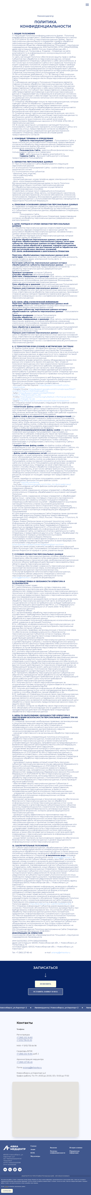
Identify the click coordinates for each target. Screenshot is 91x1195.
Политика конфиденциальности (57, 1152)
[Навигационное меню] (87, 5)
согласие (6, 1186)
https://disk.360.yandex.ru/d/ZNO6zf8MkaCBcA (50, 904)
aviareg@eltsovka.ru (21, 578)
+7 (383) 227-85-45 (24, 953)
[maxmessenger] (15, 1171)
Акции (33, 1149)
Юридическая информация (74, 1152)
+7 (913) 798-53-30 (24, 1040)
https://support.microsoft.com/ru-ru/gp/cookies (41, 386)
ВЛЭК (33, 1153)
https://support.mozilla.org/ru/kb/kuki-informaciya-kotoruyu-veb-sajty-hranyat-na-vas (44, 398)
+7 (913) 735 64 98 (29, 1046)
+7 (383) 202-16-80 (25, 1037)
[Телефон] (10, 1171)
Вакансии (53, 1148)
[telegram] (20, 1171)
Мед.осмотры (35, 1156)
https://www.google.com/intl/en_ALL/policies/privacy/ (46, 484)
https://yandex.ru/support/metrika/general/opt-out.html (38, 545)
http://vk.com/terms (30, 482)
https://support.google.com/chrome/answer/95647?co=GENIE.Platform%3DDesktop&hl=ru (44, 390)
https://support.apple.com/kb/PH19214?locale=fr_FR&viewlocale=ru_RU (33, 394)
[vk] (5, 1171)
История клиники (75, 1148)
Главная (33, 1146)
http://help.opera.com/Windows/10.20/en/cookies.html (44, 401)
